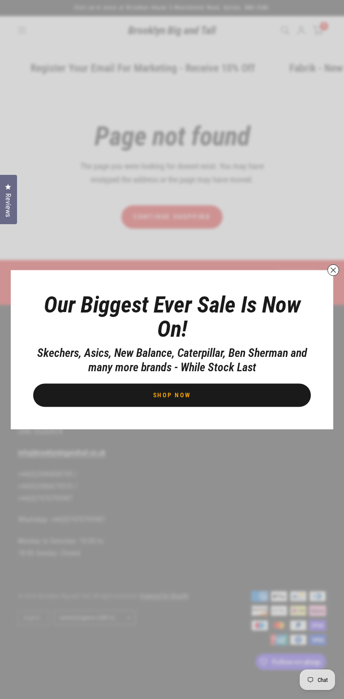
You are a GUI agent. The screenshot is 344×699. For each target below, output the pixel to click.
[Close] (333, 270)
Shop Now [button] (172, 394)
